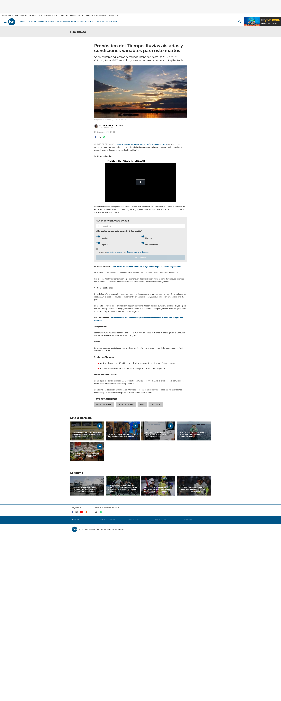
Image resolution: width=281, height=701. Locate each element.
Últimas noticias (7, 15)
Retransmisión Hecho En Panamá (270, 23)
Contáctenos (187, 520)
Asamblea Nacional (77, 15)
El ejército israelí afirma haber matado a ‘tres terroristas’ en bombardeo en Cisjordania (84, 489)
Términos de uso (133, 520)
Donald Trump (113, 15)
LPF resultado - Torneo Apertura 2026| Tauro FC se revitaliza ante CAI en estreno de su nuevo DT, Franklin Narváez (122, 488)
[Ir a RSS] (87, 512)
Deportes (41, 22)
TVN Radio (52, 22)
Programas (89, 22)
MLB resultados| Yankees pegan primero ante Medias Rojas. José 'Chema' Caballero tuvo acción (192, 489)
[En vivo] (263, 19)
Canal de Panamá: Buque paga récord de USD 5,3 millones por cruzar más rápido (191, 434)
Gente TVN (100, 22)
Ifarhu (40, 15)
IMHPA (142, 405)
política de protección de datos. (137, 252)
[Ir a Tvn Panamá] (11, 21)
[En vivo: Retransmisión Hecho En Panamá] (252, 21)
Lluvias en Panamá (126, 405)
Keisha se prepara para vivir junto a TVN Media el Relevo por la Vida (122, 435)
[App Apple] (96, 512)
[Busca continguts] (239, 21)
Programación (111, 22)
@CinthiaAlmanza (107, 127)
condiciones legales (114, 252)
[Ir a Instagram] (77, 512)
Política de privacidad (107, 520)
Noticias (22, 22)
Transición (155, 405)
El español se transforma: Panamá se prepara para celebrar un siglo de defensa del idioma (87, 434)
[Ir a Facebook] (73, 512)
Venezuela (64, 15)
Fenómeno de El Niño (51, 15)
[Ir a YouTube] (82, 512)
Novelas (80, 22)
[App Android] (101, 512)
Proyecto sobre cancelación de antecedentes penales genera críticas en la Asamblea (156, 434)
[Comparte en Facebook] (95, 137)
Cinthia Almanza (111, 125)
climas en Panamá (104, 405)
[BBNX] (74, 529)
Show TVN (32, 22)
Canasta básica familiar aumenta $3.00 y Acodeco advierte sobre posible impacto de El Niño (85, 455)
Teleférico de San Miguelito (96, 15)
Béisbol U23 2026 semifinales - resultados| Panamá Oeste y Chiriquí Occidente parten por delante (158, 489)
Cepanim (32, 15)
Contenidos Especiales (65, 22)
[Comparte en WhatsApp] (104, 137)
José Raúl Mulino (21, 15)
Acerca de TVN (160, 520)
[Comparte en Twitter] (100, 137)
